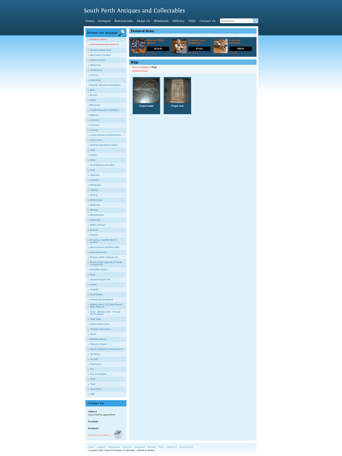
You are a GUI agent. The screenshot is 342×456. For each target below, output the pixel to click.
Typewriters (95, 389)
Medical (94, 195)
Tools (92, 379)
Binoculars (95, 105)
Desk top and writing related (103, 145)
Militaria (94, 210)
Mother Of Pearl (97, 225)
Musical (93, 230)
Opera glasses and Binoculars (104, 247)
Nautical (94, 235)
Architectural (96, 70)
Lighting (94, 190)
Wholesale (161, 21)
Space (93, 334)
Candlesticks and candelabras (104, 110)
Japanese (95, 175)
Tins (92, 369)
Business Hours (98, 39)
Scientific (94, 289)
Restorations (124, 21)
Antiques (104, 21)
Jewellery (94, 180)
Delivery (179, 21)
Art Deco (94, 75)
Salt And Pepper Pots (100, 279)
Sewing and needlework (101, 299)
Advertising (95, 65)
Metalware (95, 205)
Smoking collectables (100, 329)
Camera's (94, 120)
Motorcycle (95, 220)
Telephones (95, 364)
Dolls (92, 150)
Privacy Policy (186, 447)
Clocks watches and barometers (105, 135)
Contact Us (208, 21)
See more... (152, 53)
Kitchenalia (95, 185)
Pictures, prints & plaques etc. (104, 257)
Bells (92, 90)
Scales (93, 284)
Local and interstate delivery (104, 44)
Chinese (94, 130)
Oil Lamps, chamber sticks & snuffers (103, 241)
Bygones (94, 115)
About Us (143, 21)
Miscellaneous (97, 215)
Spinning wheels (98, 339)
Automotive (95, 80)
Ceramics (94, 125)
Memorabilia (96, 200)
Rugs (92, 274)
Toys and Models (98, 374)
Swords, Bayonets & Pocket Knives (107, 349)
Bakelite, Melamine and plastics (105, 85)
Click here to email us (98, 435)
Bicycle (93, 95)
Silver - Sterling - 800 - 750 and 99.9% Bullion (105, 313)
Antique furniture (98, 60)
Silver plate (95, 319)
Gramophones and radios (102, 165)
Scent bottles (96, 294)
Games (93, 155)
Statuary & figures (98, 344)
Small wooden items (100, 324)
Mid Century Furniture (100, 55)
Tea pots (94, 359)
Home (90, 21)
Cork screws (96, 140)
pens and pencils (98, 252)
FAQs (191, 21)
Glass (92, 160)
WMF (92, 394)
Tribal (92, 384)
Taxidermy (95, 354)
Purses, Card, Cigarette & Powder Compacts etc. (106, 263)
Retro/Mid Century (99, 269)
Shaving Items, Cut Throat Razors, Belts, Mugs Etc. (106, 305)
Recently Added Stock (100, 50)
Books (93, 100)
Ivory (92, 170)
